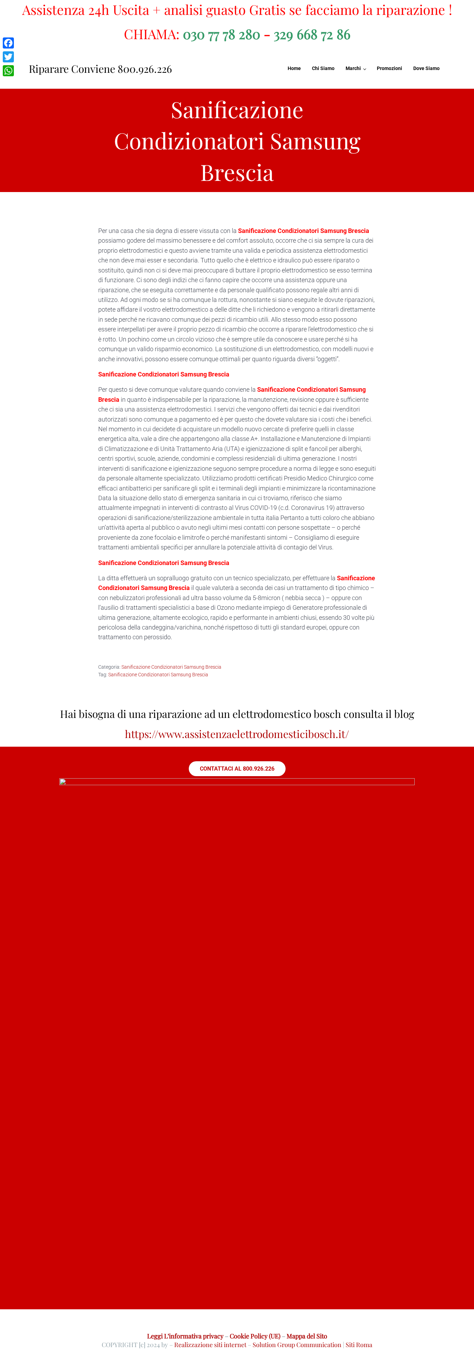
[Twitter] (8, 57)
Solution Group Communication (297, 1344)
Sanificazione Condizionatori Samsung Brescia (171, 667)
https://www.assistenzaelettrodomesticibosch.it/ (237, 734)
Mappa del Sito (307, 1335)
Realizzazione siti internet (210, 1344)
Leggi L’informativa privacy (185, 1335)
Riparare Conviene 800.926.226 (100, 69)
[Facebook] (8, 43)
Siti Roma (359, 1344)
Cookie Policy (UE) (255, 1335)
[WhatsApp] (8, 71)
